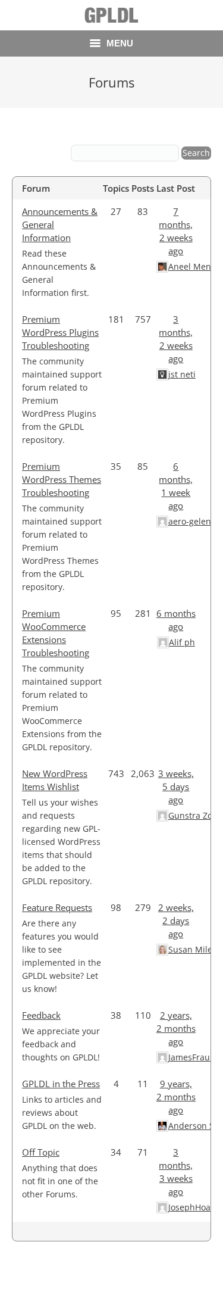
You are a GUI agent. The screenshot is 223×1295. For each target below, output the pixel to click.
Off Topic (40, 1152)
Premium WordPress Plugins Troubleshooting (60, 332)
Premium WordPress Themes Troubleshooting (61, 479)
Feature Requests (57, 907)
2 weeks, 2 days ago (176, 920)
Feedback (41, 1015)
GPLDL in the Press (61, 1084)
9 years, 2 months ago (176, 1097)
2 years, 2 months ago (176, 1028)
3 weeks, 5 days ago (176, 786)
